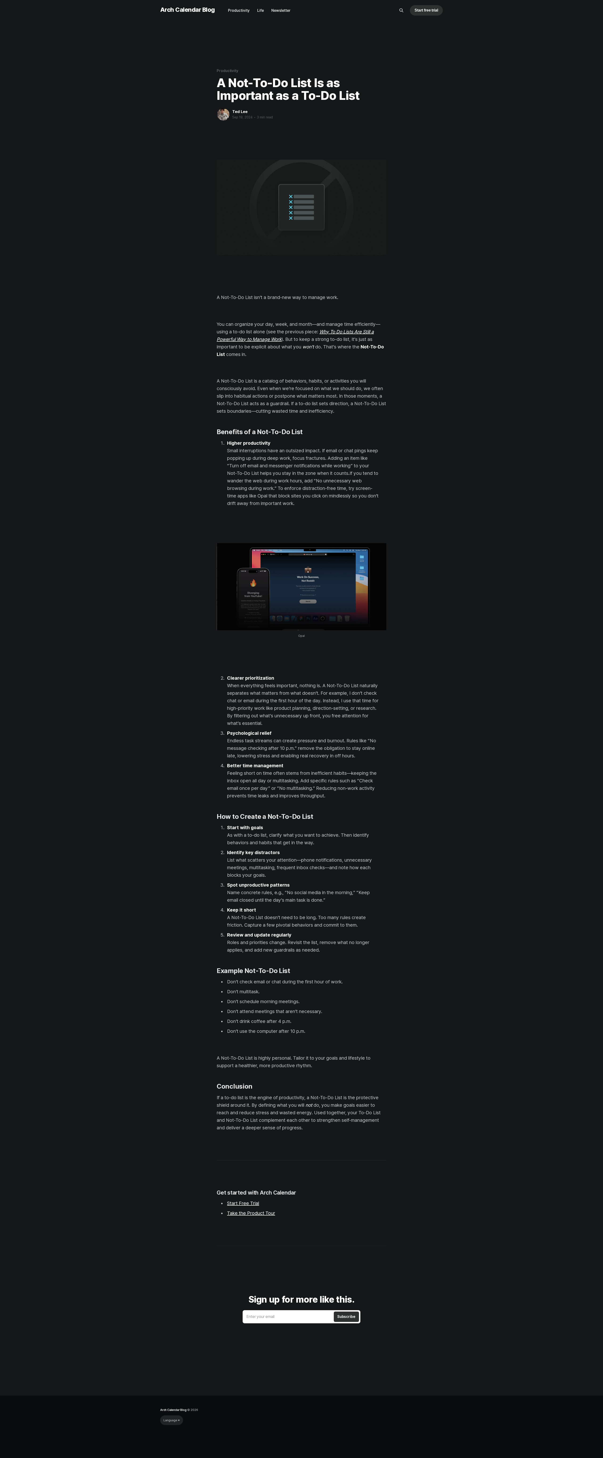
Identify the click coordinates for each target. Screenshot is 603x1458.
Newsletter (280, 10)
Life (260, 10)
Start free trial (426, 10)
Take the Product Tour (251, 1213)
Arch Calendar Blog (187, 9)
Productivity (239, 10)
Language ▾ (171, 1420)
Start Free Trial (243, 1203)
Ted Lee (240, 111)
